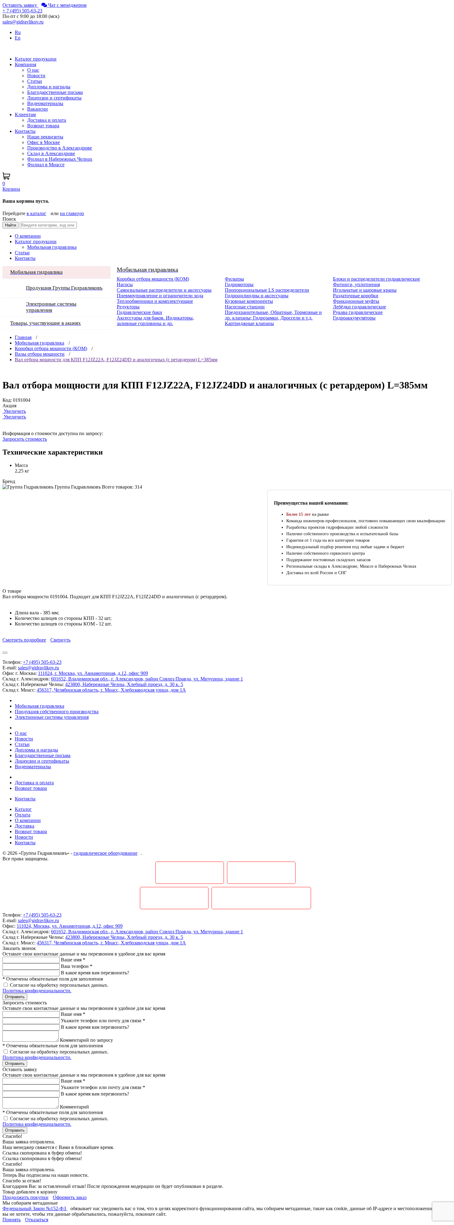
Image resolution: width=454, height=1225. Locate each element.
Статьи (34, 81)
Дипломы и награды (48, 86)
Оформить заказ (69, 1197)
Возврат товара (43, 125)
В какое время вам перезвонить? (95, 972)
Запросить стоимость (24, 439)
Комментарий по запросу (86, 1040)
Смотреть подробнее (24, 639)
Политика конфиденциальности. (36, 990)
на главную (72, 213)
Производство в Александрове (59, 147)
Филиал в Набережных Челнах (59, 159)
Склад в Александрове (51, 153)
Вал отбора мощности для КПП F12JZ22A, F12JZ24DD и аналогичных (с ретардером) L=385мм (116, 359)
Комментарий (74, 1106)
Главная (23, 337)
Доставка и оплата (46, 120)
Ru (18, 32)
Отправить (15, 996)
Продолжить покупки (25, 1197)
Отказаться (36, 1219)
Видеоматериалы (45, 103)
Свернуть (60, 639)
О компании (28, 236)
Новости (36, 75)
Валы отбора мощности (40, 354)
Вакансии (37, 109)
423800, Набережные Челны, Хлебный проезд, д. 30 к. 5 (124, 684)
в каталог (36, 213)
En (17, 37)
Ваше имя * (73, 959)
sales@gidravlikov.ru (38, 667)
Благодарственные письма (55, 92)
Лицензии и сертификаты (54, 97)
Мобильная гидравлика (39, 342)
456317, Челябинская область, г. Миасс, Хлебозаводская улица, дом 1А (111, 690)
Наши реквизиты (45, 136)
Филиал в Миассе (46, 164)
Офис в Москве (43, 142)
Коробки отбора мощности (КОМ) (51, 348)
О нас (33, 70)
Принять (11, 1219)
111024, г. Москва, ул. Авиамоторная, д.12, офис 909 (93, 673)
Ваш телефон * (76, 966)
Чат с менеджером (66, 5)
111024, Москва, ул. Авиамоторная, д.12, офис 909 (70, 926)
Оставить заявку (20, 5)
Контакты (25, 258)
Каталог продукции (36, 241)
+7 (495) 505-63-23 (42, 662)
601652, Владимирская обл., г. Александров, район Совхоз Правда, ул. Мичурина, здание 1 (147, 678)
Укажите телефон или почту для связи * (103, 1020)
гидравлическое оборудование (105, 853)
